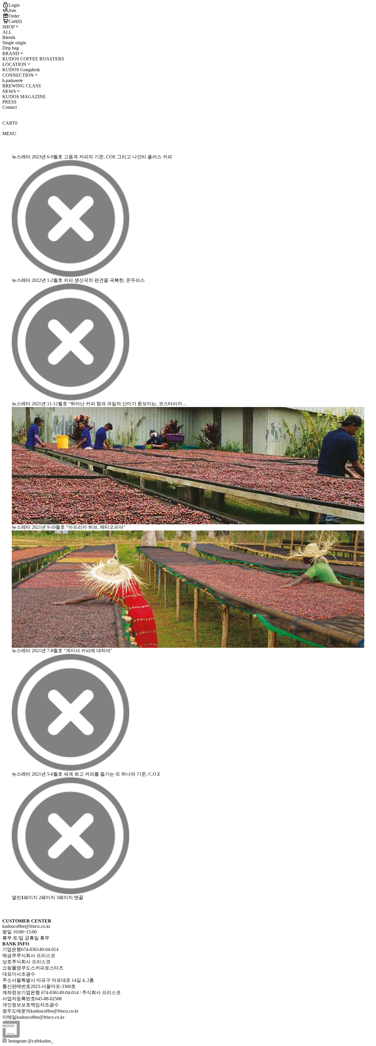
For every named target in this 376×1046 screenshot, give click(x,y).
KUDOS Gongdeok (21, 69)
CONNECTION (18, 75)
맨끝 (78, 897)
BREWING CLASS (21, 85)
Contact (9, 107)
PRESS (9, 101)
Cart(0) (15, 21)
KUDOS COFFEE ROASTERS (33, 58)
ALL (7, 32)
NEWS (9, 91)
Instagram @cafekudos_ (30, 1040)
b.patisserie (12, 80)
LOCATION (14, 64)
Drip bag (10, 47)
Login (14, 5)
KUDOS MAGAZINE (24, 96)
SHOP (8, 26)
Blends (8, 37)
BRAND (10, 53)
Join (12, 10)
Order (14, 15)
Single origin (14, 42)
